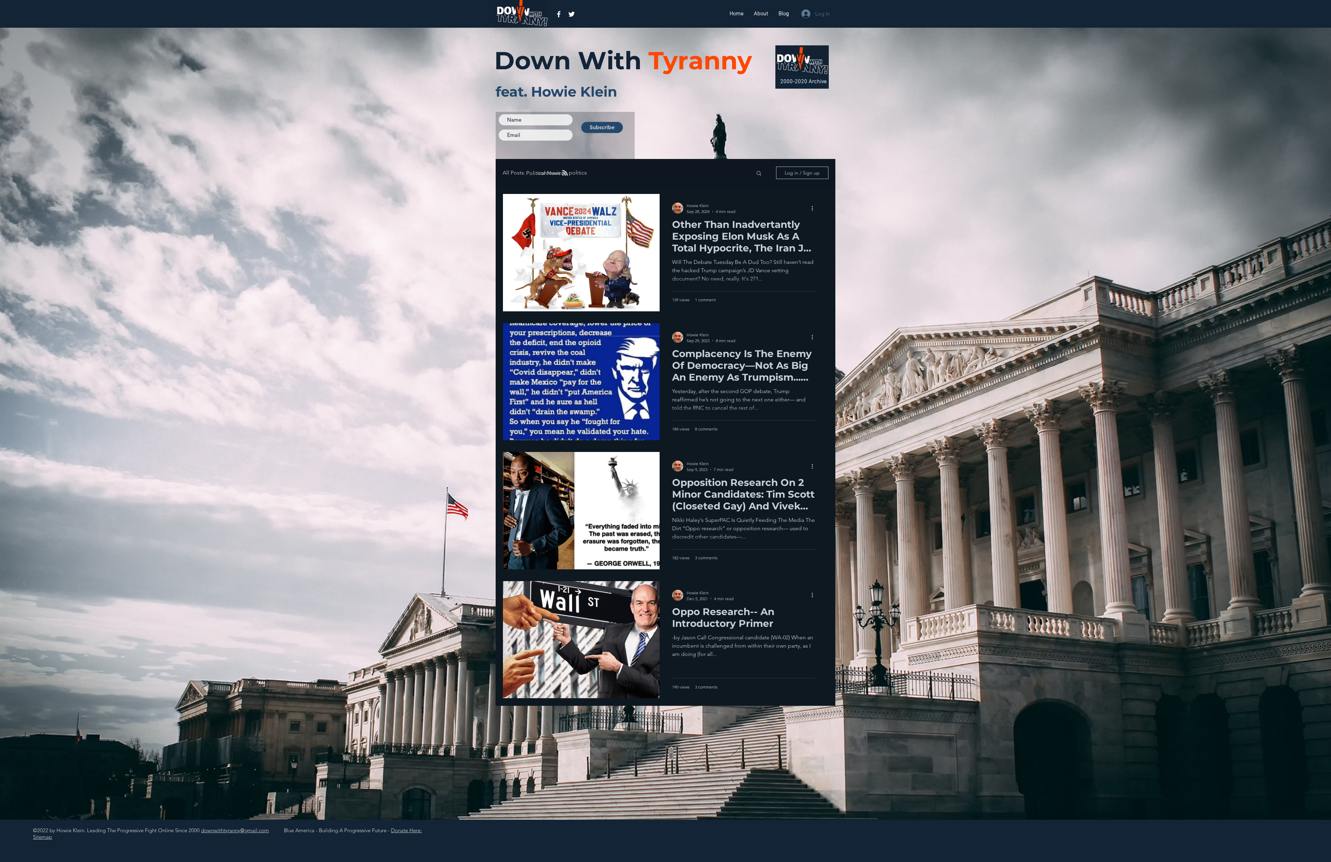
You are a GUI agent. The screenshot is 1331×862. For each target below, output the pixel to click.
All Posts (513, 172)
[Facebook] (559, 14)
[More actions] (814, 208)
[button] (759, 173)
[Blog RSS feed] (565, 173)
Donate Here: (406, 830)
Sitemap (42, 837)
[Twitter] (571, 14)
